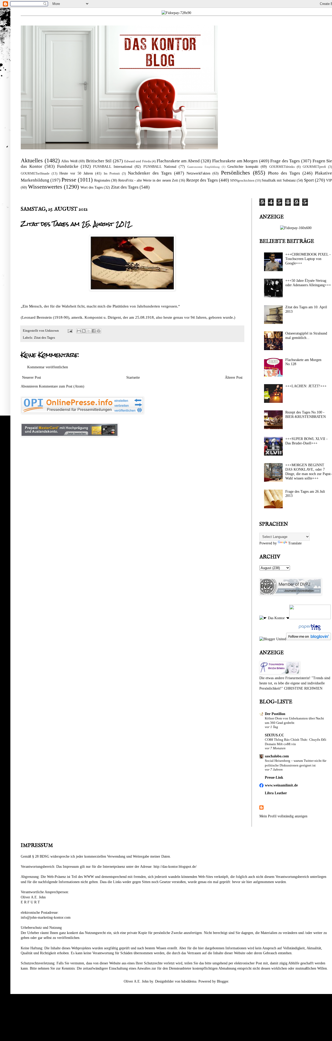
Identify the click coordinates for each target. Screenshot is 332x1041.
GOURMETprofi (314, 167)
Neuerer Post (31, 377)
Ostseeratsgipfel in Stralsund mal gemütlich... (306, 335)
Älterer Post (234, 377)
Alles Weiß (69, 161)
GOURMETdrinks (282, 167)
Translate (295, 543)
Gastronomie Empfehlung (203, 166)
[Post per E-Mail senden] (69, 330)
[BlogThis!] (83, 330)
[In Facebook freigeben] (93, 330)
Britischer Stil (99, 160)
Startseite (133, 377)
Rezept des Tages (202, 180)
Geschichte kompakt (242, 167)
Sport (309, 180)
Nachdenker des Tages (150, 173)
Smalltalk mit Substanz (279, 180)
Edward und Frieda (137, 161)
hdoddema (188, 981)
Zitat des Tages (125, 187)
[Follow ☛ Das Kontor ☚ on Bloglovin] (308, 639)
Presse (68, 179)
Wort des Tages (91, 187)
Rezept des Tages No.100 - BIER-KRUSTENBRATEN (305, 414)
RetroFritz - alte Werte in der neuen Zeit (148, 180)
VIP (329, 180)
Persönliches (235, 172)
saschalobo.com (277, 756)
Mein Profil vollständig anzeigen (283, 816)
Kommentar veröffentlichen (47, 367)
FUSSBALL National (159, 167)
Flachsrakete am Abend (178, 160)
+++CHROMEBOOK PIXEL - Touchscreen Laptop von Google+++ (308, 258)
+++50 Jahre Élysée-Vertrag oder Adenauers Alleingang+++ (308, 283)
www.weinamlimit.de (281, 785)
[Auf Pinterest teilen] (98, 330)
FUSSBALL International (112, 167)
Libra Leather (276, 793)
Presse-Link (274, 777)
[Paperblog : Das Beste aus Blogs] (309, 630)
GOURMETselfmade (35, 173)
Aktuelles (32, 160)
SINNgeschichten (242, 180)
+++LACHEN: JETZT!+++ (306, 386)
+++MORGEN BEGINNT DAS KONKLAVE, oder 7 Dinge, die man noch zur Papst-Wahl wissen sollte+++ (308, 471)
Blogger (222, 981)
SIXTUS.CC (274, 735)
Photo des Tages (284, 173)
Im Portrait (112, 173)
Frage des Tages (285, 160)
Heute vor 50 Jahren (76, 173)
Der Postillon (275, 714)
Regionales (102, 180)
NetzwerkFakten (198, 173)
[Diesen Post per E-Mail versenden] (78, 330)
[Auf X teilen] (88, 330)
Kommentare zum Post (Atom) (61, 386)
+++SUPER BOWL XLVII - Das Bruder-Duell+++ (306, 441)
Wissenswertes (45, 186)
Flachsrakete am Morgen (235, 160)
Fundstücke (67, 166)
